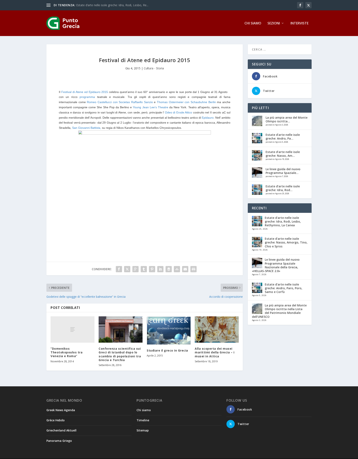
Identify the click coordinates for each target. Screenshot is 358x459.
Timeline (143, 420)
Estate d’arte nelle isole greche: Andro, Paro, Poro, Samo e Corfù (283, 288)
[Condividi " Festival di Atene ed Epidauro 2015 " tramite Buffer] (168, 269)
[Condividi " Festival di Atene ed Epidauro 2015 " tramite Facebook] (119, 269)
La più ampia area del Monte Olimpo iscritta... (286, 119)
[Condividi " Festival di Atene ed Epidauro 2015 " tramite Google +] (135, 269)
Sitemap (143, 430)
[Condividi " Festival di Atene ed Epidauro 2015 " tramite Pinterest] (152, 269)
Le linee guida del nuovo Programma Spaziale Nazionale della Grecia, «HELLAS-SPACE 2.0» (276, 265)
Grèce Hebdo (55, 420)
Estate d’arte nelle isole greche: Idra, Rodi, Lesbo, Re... (112, 5)
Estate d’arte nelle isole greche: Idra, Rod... (283, 188)
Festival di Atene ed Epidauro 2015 (85, 92)
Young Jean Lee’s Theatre (150, 107)
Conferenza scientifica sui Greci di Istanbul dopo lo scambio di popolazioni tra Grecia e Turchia (120, 354)
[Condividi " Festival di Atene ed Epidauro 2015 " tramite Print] (193, 269)
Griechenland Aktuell (61, 430)
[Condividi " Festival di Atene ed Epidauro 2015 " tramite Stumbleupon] (177, 269)
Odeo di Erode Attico (178, 112)
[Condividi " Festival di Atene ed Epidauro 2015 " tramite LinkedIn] (160, 269)
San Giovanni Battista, (86, 127)
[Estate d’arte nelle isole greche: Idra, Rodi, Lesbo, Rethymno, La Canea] (257, 189)
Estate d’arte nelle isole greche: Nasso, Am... (283, 154)
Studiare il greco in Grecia (167, 350)
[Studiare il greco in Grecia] (169, 330)
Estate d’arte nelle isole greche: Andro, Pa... (283, 136)
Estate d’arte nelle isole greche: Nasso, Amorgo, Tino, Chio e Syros (286, 242)
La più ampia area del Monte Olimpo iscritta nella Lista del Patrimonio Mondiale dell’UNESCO (279, 311)
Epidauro (208, 117)
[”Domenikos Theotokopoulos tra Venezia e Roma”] (72, 329)
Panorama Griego (59, 441)
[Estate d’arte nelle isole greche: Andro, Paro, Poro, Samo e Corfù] (257, 138)
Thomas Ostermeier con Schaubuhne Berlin (186, 102)
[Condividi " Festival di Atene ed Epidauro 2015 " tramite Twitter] (127, 269)
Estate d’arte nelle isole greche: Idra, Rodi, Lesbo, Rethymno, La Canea (283, 221)
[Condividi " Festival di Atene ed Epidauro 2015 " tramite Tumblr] (144, 269)
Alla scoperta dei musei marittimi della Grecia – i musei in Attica (214, 352)
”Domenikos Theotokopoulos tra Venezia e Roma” (66, 352)
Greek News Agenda (60, 410)
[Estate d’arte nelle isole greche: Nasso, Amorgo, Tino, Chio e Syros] (257, 155)
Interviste (299, 23)
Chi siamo (252, 23)
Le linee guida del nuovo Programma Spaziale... (283, 171)
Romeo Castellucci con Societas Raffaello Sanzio (120, 102)
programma (87, 97)
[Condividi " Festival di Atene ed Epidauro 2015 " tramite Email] (185, 269)
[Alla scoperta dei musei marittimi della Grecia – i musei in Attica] (217, 329)
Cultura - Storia (154, 68)
